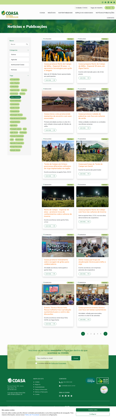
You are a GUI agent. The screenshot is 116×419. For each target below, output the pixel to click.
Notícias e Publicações (41, 392)
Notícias (14, 70)
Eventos (22, 93)
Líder (11, 139)
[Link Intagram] (102, 2)
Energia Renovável (15, 146)
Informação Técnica (16, 115)
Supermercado (14, 90)
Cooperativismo (15, 122)
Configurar (92, 414)
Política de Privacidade (58, 363)
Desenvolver (19, 139)
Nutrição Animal (15, 150)
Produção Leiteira (15, 129)
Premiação (23, 132)
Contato (37, 394)
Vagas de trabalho (97, 8)
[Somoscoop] (90, 381)
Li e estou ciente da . (52, 363)
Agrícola (14, 59)
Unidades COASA (81, 8)
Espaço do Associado (41, 389)
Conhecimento (14, 104)
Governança (14, 93)
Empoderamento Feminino (18, 118)
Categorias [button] (13, 50)
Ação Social (14, 132)
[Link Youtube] (111, 2)
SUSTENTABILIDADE (65, 13)
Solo (24, 129)
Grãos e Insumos (15, 97)
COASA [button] (42, 13)
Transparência (14, 111)
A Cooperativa (14, 79)
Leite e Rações (14, 83)
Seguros (23, 90)
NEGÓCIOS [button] (51, 13)
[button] (109, 7)
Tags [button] (11, 75)
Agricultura (13, 125)
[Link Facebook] (105, 2)
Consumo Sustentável (16, 136)
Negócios (37, 384)
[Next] (105, 333)
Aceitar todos (92, 410)
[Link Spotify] (114, 2)
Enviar (76, 358)
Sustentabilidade (15, 100)
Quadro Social (14, 108)
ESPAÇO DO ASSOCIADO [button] (84, 13)
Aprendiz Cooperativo (16, 143)
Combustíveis (14, 86)
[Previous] (83, 333)
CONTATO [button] (110, 18)
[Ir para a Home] (9, 14)
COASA (37, 382)
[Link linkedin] (108, 2)
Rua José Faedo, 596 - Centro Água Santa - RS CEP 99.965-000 (15, 387)
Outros (13, 54)
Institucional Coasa (17, 65)
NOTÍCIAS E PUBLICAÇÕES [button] (105, 13)
